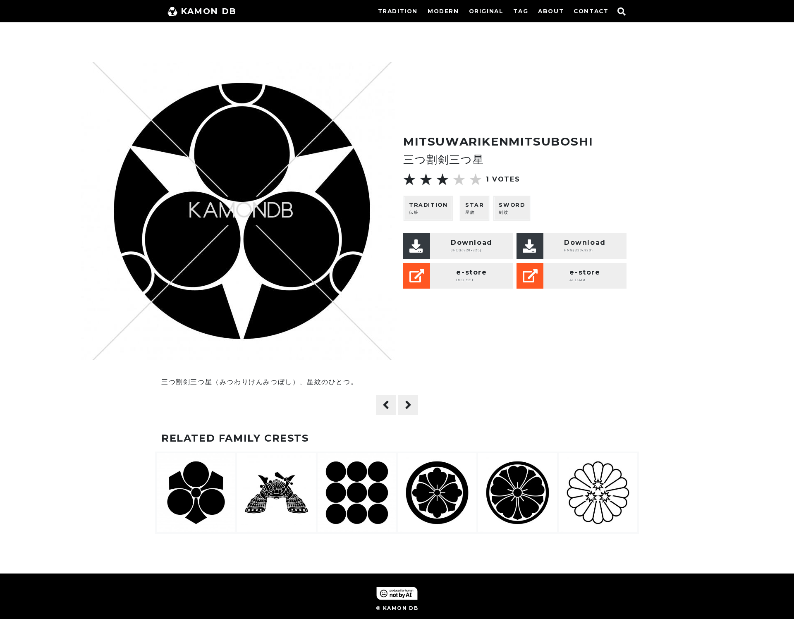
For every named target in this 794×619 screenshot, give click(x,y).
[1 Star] (409, 179)
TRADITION (398, 11)
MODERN (443, 11)
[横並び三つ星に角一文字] (386, 405)
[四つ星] (408, 405)
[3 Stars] (442, 179)
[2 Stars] (426, 179)
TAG (520, 11)
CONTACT (591, 11)
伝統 (428, 208)
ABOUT (551, 11)
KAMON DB (209, 11)
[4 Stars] (459, 179)
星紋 (474, 208)
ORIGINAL (486, 11)
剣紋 (512, 208)
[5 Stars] (475, 179)
